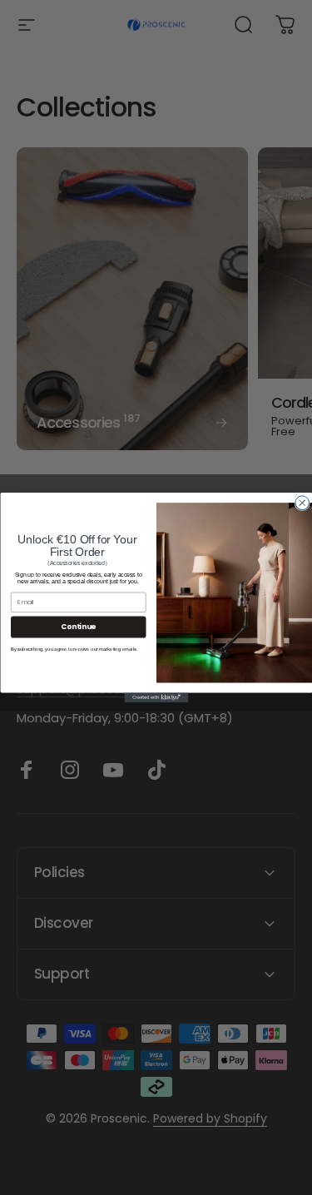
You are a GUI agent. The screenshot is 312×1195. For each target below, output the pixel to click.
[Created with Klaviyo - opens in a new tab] (156, 697)
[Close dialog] (302, 503)
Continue (78, 627)
